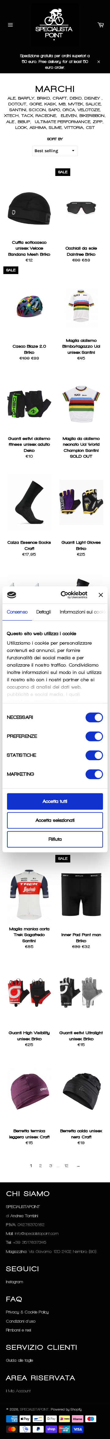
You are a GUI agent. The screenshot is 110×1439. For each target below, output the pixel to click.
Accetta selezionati (55, 820)
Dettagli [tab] (44, 612)
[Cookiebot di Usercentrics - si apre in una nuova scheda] (64, 595)
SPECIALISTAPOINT (34, 1409)
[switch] (94, 736)
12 (66, 1165)
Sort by (55, 139)
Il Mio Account (18, 1391)
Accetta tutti (55, 801)
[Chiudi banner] (101, 595)
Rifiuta (55, 839)
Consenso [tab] (17, 612)
